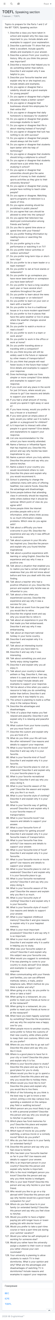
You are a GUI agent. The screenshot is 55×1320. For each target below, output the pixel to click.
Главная (6, 16)
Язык (47, 3)
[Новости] (18, 3)
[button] (4, 3)
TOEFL (16, 16)
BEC (7, 1293)
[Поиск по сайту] (11, 3)
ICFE (7, 1298)
